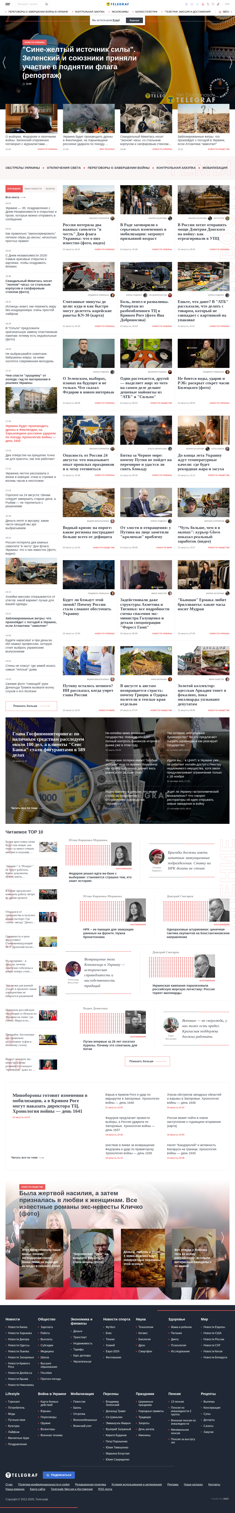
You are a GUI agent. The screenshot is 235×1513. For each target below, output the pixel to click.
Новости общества (161, 149)
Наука (141, 1319)
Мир (204, 1319)
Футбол (110, 1327)
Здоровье (176, 1319)
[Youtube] (203, 4)
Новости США (213, 1333)
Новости (13, 1319)
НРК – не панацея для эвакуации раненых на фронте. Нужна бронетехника (108, 933)
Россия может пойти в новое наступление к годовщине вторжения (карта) (194, 1122)
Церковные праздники (145, 1403)
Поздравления (17, 1444)
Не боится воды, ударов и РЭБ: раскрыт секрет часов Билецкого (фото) (203, 383)
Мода (11, 1413)
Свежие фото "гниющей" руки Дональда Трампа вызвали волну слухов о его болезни (30, 687)
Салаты (208, 1425)
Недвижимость (82, 1343)
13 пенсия (177, 1401)
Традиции (144, 1417)
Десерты (209, 1419)
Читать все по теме (24, 808)
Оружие (46, 1423)
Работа (45, 1333)
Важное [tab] (50, 189)
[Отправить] (46, 4)
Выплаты (46, 1339)
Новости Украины (105, 149)
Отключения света (64, 167)
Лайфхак (13, 1431)
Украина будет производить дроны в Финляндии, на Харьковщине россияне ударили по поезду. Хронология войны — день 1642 (30, 140)
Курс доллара (82, 1355)
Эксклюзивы (119, 11)
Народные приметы (151, 1411)
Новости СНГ (212, 1345)
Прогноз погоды (51, 1378)
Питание (176, 1333)
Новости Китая (213, 1351)
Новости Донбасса (20, 1372)
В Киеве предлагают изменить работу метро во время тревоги (20, 894)
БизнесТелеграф (146, 11)
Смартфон (145, 1351)
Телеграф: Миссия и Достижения (72, 1489)
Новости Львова (18, 1351)
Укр (227, 4)
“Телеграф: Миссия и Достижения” (187, 11)
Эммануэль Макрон (118, 1423)
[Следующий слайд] (231, 11)
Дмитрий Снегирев (180, 896)
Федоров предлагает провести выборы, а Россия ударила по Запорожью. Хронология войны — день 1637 (130, 1124)
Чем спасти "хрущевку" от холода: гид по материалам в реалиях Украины (28, 379)
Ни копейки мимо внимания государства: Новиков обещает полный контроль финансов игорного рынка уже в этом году (132, 739)
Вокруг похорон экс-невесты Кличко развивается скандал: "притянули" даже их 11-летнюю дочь (21, 1064)
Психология (178, 1345)
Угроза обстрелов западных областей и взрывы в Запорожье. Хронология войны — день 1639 (194, 1098)
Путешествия (16, 1419)
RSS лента (105, 1489)
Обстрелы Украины (23, 167)
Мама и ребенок (181, 1327)
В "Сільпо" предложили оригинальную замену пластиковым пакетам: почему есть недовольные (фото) (31, 333)
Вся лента (12, 197)
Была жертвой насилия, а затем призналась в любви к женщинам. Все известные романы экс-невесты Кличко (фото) (81, 1203)
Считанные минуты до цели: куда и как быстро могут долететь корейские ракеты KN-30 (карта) (87, 308)
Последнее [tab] (14, 189)
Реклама (172, 1484)
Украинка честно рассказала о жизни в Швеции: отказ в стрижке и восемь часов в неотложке (31, 477)
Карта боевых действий (49, 1403)
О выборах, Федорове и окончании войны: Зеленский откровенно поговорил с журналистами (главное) (75, 62)
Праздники (145, 1394)
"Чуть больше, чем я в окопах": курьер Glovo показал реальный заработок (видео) (199, 534)
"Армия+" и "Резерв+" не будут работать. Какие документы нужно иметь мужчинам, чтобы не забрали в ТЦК (20, 871)
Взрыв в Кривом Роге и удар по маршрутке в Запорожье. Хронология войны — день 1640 (132, 1098)
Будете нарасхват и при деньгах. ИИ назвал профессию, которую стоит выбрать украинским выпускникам (29, 646)
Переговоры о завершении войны (119, 167)
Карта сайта (37, 1489)
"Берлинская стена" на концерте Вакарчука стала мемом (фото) (90, 1258)
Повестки (79, 1401)
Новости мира (164, 548)
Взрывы (46, 1411)
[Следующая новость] (231, 62)
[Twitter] (208, 4)
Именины (144, 1435)
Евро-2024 (112, 1351)
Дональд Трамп (116, 1411)
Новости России (214, 1339)
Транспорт (80, 1337)
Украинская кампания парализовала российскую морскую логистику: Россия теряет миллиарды (183, 989)
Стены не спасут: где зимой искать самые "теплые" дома (30, 667)
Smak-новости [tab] (33, 189)
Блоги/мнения (124, 869)
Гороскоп (14, 1401)
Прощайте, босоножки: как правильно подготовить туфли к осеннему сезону (20, 1040)
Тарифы (78, 1349)
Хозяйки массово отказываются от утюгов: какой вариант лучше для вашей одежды (30, 600)
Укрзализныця (82, 1361)
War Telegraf (49, 149)
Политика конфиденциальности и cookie (44, 1484)
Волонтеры (48, 1429)
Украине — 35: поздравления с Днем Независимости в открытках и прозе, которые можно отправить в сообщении (31, 213)
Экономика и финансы (81, 1321)
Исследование (180, 1351)
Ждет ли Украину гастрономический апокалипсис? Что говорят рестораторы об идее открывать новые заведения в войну (193, 797)
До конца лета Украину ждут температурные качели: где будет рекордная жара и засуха (201, 462)
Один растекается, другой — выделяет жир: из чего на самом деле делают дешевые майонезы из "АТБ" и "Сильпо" (144, 387)
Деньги (77, 1331)
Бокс (109, 1333)
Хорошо (134, 20)
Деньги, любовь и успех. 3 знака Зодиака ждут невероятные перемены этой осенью (143, 1258)
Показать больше (25, 705)
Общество (46, 1319)
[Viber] (192, 4)
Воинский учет (82, 1425)
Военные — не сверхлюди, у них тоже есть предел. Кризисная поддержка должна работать (204, 1028)
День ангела (146, 1429)
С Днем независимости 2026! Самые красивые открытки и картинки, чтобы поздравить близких (26, 261)
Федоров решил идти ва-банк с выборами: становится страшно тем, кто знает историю (100, 877)
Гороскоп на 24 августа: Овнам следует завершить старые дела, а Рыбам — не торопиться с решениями (31, 500)
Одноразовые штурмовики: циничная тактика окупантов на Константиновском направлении (198, 933)
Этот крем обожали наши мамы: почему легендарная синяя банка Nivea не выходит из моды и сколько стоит (41, 1258)
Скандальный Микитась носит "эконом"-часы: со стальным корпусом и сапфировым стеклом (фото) (87, 140)
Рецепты (208, 1394)
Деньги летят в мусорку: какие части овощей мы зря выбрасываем (27, 524)
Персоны (111, 1394)
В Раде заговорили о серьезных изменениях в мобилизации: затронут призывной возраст (143, 232)
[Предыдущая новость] (4, 62)
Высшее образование (49, 1365)
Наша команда (15, 1489)
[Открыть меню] (8, 4)
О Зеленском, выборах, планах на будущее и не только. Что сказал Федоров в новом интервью (88, 385)
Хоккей (110, 1345)
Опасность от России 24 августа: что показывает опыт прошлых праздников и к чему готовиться (88, 462)
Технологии (145, 1327)
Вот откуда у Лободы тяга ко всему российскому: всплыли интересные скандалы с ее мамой (192, 1258)
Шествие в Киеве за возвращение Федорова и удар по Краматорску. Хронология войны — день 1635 (129, 1149)
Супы (207, 1413)
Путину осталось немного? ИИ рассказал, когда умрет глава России (88, 690)
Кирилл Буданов (116, 1435)
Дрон (141, 1345)
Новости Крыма (18, 1378)
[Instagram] (212, 4)
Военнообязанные (85, 1419)
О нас (9, 1484)
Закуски (208, 1431)
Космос (143, 1333)
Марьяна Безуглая (118, 1453)
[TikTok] (218, 4)
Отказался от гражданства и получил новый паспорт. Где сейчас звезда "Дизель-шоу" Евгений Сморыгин (20, 917)
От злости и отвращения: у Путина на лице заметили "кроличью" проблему (145, 532)
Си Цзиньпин (114, 1417)
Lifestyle (13, 1394)
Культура (13, 1425)
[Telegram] (197, 4)
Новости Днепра (18, 1339)
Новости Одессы (19, 1345)
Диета (175, 1339)
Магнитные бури (18, 1438)
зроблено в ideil (220, 1499)
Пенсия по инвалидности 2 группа (181, 1411)
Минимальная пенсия (180, 1431)
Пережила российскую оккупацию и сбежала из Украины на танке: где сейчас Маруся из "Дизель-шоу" (21, 1015)
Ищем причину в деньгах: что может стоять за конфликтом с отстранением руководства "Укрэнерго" (131, 797)
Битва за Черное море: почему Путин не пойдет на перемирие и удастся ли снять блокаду (146, 462)
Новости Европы (214, 1327)
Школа (45, 1357)
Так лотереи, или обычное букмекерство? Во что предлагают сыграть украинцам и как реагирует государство (192, 739)
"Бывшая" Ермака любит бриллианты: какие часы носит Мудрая (202, 604)
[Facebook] (186, 4)
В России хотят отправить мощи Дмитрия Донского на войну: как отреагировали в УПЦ (202, 232)
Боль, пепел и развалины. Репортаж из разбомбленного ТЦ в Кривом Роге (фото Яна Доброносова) (144, 310)
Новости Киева (17, 1327)
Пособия (46, 1372)
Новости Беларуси (215, 1357)
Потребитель (16, 1407)
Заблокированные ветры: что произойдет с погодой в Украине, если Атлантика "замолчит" (144, 140)
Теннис (110, 1339)
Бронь (77, 1407)
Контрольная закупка (89, 11)
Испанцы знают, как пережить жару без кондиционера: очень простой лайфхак (31, 310)
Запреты (143, 1423)
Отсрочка (79, 1413)
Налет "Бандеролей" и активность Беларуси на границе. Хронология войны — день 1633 (191, 1149)
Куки (116, 20)
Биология (144, 1339)
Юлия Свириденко (117, 1459)
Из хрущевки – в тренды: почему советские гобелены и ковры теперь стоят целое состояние (19, 966)
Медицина (47, 1351)
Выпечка (209, 1401)
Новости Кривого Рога (19, 1365)
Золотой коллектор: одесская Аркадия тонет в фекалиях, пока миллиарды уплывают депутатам (202, 694)
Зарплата (47, 1327)
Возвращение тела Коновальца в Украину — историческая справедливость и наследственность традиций (104, 972)
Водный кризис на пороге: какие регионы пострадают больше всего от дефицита (88, 532)
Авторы (228, 11)
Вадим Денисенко (95, 1008)
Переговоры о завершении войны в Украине (38, 11)
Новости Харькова (20, 1333)
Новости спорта (116, 1319)
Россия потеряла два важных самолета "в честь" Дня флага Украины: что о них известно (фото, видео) (31, 548)
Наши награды (193, 1484)
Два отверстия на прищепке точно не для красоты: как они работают (30, 457)
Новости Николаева (21, 1384)
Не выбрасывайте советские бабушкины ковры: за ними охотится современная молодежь (30, 357)
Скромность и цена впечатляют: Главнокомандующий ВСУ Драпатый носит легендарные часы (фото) (19, 942)
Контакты (214, 1484)
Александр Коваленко (73, 981)
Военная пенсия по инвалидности (183, 1422)
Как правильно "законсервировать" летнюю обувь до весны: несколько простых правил (31, 237)
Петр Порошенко (116, 1441)
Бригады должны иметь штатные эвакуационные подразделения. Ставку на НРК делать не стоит (189, 860)
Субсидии (47, 1345)
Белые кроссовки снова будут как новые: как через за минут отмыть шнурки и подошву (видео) (20, 847)
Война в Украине (52, 1394)
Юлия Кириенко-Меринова (88, 840)
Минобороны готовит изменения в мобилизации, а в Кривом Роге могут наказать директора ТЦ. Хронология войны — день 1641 (50, 1103)
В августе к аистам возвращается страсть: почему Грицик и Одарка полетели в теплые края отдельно (143, 694)
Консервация (212, 1407)
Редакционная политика (90, 1484)
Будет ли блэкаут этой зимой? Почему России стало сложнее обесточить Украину (87, 607)
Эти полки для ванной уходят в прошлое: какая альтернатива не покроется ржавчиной (21, 991)
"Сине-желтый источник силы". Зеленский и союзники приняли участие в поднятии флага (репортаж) (200, 140)
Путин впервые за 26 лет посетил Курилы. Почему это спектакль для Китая (110, 1045)
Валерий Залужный (118, 1429)
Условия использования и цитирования (136, 1484)
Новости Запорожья (21, 1357)
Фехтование (113, 1357)
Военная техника (51, 1435)
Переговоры (49, 1417)
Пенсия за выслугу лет (183, 1441)
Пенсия (174, 1394)
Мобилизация (215, 167)
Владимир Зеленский (112, 1403)
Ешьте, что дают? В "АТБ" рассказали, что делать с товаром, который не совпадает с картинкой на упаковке (203, 310)
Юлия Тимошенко (117, 1447)
